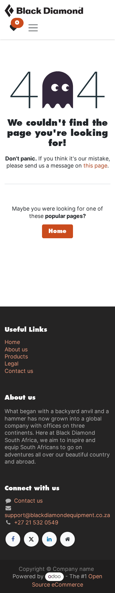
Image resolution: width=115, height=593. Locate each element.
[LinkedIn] (49, 539)
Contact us (19, 371)
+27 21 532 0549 (36, 522)
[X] (31, 539)
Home (57, 231)
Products (16, 356)
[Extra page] (67, 539)
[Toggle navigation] (33, 27)
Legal (11, 363)
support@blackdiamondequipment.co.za (57, 515)
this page (95, 165)
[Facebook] (13, 539)
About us (16, 349)
